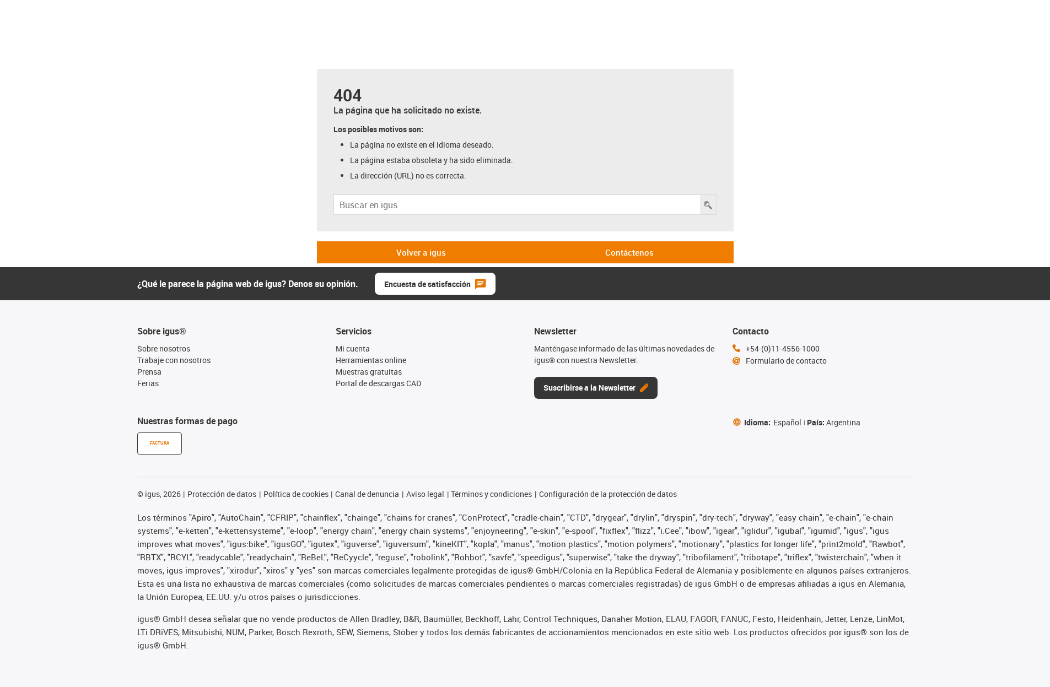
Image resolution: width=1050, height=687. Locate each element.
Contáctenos (629, 252)
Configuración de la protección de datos (608, 494)
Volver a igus (421, 252)
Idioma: (772, 422)
